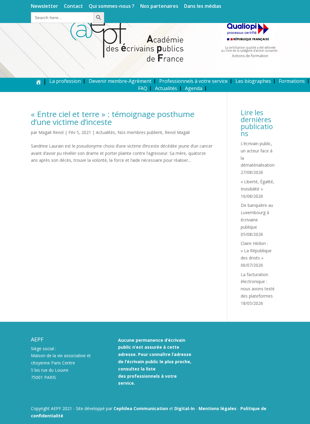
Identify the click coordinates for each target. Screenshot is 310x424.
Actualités (166, 88)
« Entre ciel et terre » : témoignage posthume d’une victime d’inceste (112, 118)
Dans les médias (202, 6)
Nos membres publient (139, 132)
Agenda (193, 88)
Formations (292, 81)
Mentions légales (217, 408)
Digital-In (184, 408)
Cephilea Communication (141, 408)
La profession (65, 81)
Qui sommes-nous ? (111, 6)
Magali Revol (51, 132)
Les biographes (253, 81)
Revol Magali (177, 132)
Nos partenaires (159, 6)
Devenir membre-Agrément (120, 81)
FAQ (142, 88)
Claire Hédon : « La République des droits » (256, 250)
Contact (73, 6)
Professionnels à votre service (193, 81)
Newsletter (44, 6)
